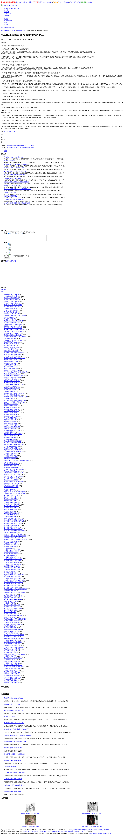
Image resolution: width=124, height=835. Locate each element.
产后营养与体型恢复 (10, 628)
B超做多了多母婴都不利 (11, 351)
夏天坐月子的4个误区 (10, 651)
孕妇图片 (25, 831)
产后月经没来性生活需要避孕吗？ (14, 647)
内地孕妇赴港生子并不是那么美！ (14, 199)
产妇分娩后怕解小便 (10, 546)
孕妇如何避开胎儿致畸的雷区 (13, 299)
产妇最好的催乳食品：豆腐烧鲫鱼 (14, 575)
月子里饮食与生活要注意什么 (13, 665)
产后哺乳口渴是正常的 (11, 640)
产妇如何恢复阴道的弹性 (11, 553)
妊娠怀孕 (53, 831)
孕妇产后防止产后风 (10, 516)
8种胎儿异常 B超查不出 (11, 368)
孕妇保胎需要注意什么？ (11, 308)
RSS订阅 (89, 2)
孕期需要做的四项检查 (11, 404)
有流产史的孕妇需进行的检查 (13, 354)
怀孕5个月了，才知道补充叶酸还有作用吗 (16, 460)
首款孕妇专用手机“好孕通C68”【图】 (15, 741)
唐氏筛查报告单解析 (10, 338)
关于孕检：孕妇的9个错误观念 (13, 328)
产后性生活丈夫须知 (10, 594)
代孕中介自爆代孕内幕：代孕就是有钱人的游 (17, 189)
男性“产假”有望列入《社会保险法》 (14, 754)
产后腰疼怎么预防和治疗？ (12, 675)
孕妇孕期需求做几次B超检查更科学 (14, 329)
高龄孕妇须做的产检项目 (11, 294)
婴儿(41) (6, 131)
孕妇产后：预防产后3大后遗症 (13, 534)
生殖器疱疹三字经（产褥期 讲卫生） (15, 638)
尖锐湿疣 (13, 30)
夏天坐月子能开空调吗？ (11, 587)
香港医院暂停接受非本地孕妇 (13, 748)
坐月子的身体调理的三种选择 (13, 642)
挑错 (32, 147)
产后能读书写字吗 (9, 490)
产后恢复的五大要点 (10, 656)
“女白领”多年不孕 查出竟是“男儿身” (15, 785)
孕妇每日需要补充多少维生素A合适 (14, 358)
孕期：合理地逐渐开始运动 (12, 374)
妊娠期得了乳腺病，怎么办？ (13, 474)
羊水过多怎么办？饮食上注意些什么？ (15, 397)
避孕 (39, 2)
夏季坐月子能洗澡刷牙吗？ (12, 585)
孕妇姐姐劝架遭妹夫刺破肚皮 (13, 760)
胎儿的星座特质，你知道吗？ (13, 306)
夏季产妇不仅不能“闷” (10, 509)
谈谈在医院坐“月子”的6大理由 (13, 559)
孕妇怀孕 (3, 289)
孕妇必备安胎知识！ (10, 419)
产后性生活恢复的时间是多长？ (13, 578)
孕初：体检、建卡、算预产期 (13, 305)
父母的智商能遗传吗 (10, 421)
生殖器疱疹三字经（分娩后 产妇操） (15, 580)
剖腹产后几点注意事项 (11, 497)
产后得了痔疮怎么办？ (11, 613)
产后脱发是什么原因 (10, 507)
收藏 (32, 145)
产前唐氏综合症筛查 (10, 389)
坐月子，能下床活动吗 (11, 552)
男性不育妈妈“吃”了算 (10, 435)
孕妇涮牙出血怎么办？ (11, 465)
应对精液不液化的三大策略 (12, 430)
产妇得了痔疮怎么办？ (11, 670)
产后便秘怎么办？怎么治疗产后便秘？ (15, 589)
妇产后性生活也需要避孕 (11, 541)
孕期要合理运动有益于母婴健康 (13, 451)
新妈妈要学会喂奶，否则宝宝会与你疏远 (16, 539)
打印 (5, 151)
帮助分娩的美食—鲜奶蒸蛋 (12, 649)
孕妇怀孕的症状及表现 (11, 416)
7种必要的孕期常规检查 (11, 310)
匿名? (27, 256)
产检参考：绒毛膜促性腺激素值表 (14, 352)
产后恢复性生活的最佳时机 (12, 643)
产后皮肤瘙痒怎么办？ (11, 557)
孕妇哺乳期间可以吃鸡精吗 (12, 504)
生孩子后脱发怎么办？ (11, 626)
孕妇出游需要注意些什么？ (12, 471)
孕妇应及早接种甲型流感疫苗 (13, 791)
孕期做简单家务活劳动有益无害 (13, 384)
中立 (12, 233)
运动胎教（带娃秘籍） (11, 453)
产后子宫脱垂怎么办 (10, 652)
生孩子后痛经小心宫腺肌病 (12, 645)
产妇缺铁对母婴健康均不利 (12, 679)
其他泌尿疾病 (5, 27)
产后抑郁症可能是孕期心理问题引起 (15, 530)
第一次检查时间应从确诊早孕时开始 (15, 400)
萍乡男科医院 (5, 30)
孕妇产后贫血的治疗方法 (11, 606)
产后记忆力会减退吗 (10, 612)
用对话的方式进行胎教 (11, 407)
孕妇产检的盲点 (8, 398)
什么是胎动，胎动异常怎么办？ (13, 331)
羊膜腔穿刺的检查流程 (11, 379)
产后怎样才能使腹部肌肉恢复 (13, 564)
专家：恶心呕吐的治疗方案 (12, 427)
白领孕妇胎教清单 (9, 391)
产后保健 (74, 831)
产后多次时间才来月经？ (11, 506)
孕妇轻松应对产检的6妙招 (12, 370)
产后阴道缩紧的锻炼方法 (11, 620)
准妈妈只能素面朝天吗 (11, 349)
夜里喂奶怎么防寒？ (10, 659)
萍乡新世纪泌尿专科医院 (11, 8)
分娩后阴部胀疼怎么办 (11, 527)
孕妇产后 (78, 2)
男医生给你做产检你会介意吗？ (13, 326)
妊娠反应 (49, 2)
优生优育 (59, 831)
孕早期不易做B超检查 (10, 312)
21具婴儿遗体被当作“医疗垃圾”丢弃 (14, 174)
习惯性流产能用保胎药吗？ (12, 412)
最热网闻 (11, 27)
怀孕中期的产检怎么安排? (11, 483)
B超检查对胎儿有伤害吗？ (12, 467)
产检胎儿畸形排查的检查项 (12, 296)
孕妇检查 (61, 2)
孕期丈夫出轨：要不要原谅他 (13, 434)
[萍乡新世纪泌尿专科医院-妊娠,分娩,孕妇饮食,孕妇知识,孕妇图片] (89, 830)
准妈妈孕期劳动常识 (10, 365)
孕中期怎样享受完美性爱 (11, 478)
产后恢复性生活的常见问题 (12, 502)
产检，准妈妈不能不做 (11, 425)
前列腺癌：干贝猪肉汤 (11, 499)
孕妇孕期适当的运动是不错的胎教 (14, 393)
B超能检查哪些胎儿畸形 (11, 487)
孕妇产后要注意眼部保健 (11, 622)
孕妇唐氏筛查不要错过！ (11, 359)
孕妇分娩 (72, 2)
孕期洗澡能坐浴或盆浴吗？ (12, 388)
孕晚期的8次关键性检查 (11, 485)
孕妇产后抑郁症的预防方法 (12, 672)
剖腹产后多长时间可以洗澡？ (13, 537)
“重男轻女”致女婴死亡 (10, 196)
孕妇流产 (44, 2)
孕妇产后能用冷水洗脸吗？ (12, 661)
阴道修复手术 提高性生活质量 (13, 624)
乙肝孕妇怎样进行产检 (11, 414)
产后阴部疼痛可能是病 (11, 543)
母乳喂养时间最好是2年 (11, 610)
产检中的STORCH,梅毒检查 (12, 441)
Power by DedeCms (94, 833)
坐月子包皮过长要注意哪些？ (13, 525)
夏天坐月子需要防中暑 (11, 681)
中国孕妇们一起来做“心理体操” (13, 340)
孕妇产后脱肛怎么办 (10, 617)
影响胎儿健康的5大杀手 (11, 361)
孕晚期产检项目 (8, 462)
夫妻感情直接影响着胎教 (11, 298)
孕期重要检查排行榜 (10, 455)
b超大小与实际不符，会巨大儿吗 (14, 402)
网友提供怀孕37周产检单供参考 (13, 476)
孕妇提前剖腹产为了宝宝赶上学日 (14, 723)
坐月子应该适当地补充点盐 (12, 566)
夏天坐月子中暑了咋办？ (11, 495)
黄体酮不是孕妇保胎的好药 (12, 344)
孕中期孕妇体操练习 (10, 428)
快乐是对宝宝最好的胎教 (11, 411)
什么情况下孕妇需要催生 (11, 464)
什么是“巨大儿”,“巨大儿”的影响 (13, 469)
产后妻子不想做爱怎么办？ (12, 605)
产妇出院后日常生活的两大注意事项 (15, 492)
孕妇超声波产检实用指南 (11, 448)
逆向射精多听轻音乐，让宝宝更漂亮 (15, 315)
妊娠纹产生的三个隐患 (11, 457)
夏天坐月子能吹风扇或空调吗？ (13, 522)
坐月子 (70, 831)
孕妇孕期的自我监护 (10, 363)
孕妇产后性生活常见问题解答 (13, 583)
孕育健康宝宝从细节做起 (11, 322)
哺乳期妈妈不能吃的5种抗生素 (13, 615)
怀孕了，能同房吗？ (10, 160)
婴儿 (83, 831)
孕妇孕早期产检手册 (10, 319)
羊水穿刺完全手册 (9, 345)
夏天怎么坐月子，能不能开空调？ (14, 635)
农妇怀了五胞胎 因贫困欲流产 (13, 779)
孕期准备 (18, 2)
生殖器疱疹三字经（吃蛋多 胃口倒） (15, 493)
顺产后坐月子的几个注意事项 (13, 560)
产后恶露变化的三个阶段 (11, 663)
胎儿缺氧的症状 (8, 366)
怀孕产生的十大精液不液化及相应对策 (15, 372)
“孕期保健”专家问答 (10, 458)
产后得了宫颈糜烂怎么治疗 (12, 550)
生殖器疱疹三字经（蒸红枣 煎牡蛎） (15, 592)
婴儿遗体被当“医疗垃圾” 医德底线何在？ (19, 147)
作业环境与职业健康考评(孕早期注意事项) (16, 182)
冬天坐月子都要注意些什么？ (13, 529)
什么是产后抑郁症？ (10, 532)
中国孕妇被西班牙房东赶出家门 (16, 145)
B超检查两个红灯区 (10, 386)
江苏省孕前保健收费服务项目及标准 (15, 772)
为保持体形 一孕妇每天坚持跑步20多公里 (16, 164)
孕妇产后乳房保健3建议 (11, 633)
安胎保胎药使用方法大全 (11, 342)
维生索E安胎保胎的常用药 (12, 446)
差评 (24, 233)
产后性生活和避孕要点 (11, 545)
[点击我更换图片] (18, 256)
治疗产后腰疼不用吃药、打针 (13, 677)
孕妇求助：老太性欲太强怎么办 (13, 157)
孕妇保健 (66, 2)
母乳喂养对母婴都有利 (11, 514)
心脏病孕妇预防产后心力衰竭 (13, 523)
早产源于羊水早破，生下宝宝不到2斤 (15, 536)
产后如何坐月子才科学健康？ (13, 658)
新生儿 (80, 831)
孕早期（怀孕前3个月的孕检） (13, 335)
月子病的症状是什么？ (11, 573)
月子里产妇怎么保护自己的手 (13, 608)
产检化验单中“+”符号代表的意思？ (14, 375)
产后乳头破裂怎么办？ (11, 636)
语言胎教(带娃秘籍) (10, 439)
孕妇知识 (31, 831)
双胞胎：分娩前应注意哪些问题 (13, 481)
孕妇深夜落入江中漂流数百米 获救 (92, 826)
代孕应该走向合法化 (10, 192)
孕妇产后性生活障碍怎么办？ (13, 569)
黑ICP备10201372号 (105, 833)
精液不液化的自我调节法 (11, 405)
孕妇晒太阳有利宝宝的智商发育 (13, 321)
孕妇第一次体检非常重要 (11, 301)
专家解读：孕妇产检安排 (11, 313)
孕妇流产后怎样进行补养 (11, 347)
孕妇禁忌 (36, 831)
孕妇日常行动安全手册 (11, 423)
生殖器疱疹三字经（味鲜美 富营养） (15, 666)
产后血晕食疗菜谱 (9, 603)
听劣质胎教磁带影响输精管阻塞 (13, 444)
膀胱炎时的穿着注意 (10, 437)
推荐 (5, 149)
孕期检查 (24, 2)
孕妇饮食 (42, 831)
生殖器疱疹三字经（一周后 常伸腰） (15, 654)
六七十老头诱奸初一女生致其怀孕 (14, 167)
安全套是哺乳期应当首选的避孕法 (14, 520)
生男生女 (29, 2)
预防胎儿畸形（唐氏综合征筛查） (14, 472)
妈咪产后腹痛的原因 (10, 500)
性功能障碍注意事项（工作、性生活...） (16, 336)
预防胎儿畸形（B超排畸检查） (13, 324)
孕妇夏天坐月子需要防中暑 (12, 668)
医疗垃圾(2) (12, 131)
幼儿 (86, 831)
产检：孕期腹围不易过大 (11, 418)
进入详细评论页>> (11, 261)
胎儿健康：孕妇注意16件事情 (13, 442)
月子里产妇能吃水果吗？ (11, 682)
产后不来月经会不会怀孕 (11, 562)
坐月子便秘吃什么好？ (11, 571)
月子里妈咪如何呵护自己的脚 (13, 629)
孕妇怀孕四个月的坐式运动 (12, 303)
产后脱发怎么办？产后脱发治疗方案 (15, 619)
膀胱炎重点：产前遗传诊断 (12, 409)
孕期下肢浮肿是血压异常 (11, 382)
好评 (18, 233)
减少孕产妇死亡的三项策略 (12, 185)
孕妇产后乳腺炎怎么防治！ (12, 518)
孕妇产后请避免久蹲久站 (11, 631)
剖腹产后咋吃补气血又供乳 (12, 567)
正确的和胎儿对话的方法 (11, 356)
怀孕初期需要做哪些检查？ (12, 395)
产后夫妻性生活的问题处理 (12, 576)
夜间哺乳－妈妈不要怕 (11, 673)
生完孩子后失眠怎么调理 (11, 513)
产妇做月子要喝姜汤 (10, 598)
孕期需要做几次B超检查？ (12, 333)
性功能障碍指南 (8, 432)
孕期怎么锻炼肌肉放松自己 (12, 381)
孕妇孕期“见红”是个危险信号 (12, 450)
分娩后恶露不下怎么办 (11, 601)
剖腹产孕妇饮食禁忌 (10, 590)
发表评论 (7, 257)
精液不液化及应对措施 (11, 480)
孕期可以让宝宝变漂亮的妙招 (13, 377)
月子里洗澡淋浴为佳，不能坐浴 (13, 582)
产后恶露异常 (8, 548)
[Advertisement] (27, 42)
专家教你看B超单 (9, 317)
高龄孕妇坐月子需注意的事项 (13, 596)
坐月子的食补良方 (9, 511)
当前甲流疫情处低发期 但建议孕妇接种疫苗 (17, 203)
